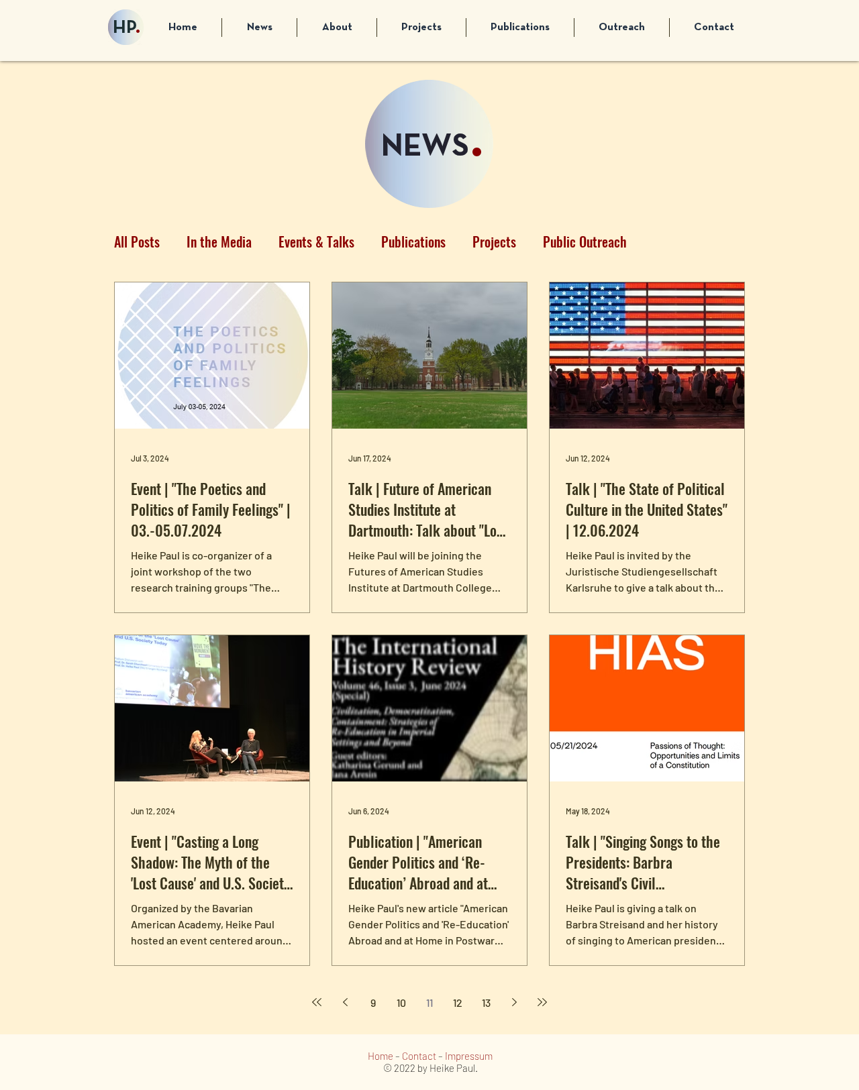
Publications (413, 241)
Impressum (469, 1056)
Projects (494, 241)
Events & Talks (316, 241)
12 (457, 1002)
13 (486, 1002)
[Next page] (514, 1002)
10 (401, 1002)
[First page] (317, 1002)
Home (380, 1056)
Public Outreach (585, 241)
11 (429, 1002)
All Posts (137, 241)
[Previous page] (345, 1002)
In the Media (219, 241)
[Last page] (542, 1002)
